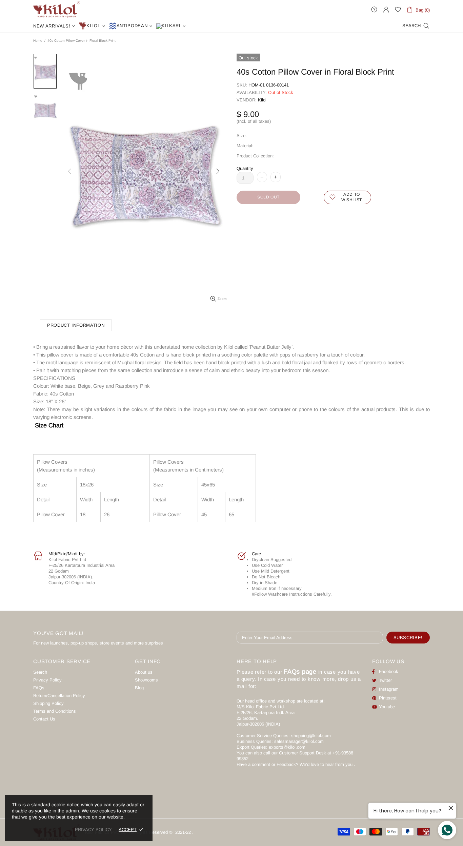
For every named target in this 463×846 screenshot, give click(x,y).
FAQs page (300, 671)
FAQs (38, 687)
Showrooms (146, 679)
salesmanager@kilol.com (299, 741)
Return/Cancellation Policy (59, 695)
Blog (139, 687)
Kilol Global (56, 9)
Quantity (245, 168)
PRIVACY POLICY (93, 829)
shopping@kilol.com (311, 735)
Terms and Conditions (54, 711)
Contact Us (44, 719)
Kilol (262, 99)
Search (40, 672)
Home (37, 40)
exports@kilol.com (287, 747)
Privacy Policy (47, 679)
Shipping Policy (48, 703)
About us (144, 672)
